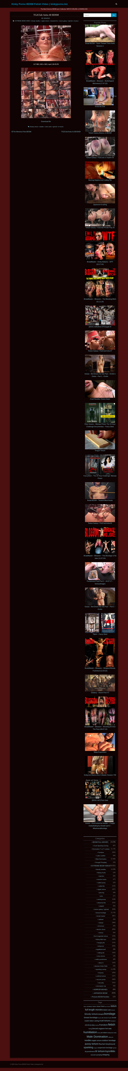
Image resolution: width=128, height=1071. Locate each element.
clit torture (101, 926)
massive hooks (101, 879)
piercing (101, 892)
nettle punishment (101, 959)
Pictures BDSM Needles (100, 997)
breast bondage (101, 913)
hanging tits (101, 942)
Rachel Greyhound (107, 1044)
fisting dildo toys (101, 939)
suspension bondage (105, 1048)
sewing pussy (101, 899)
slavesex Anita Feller (101, 966)
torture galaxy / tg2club (65, 21)
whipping (105, 1055)
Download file (46, 121)
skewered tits (54, 21)
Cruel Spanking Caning (101, 845)
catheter (101, 919)
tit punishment (90, 1051)
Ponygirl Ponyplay (101, 862)
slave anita (48, 126)
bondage (109, 1013)
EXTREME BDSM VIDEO (22, 21)
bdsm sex (107, 1010)
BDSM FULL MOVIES (100, 842)
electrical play (90, 1025)
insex (98, 1032)
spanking (88, 1047)
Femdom (101, 852)
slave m (101, 963)
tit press (76, 21)
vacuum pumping (96, 1055)
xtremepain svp (101, 986)
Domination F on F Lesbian (101, 849)
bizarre (113, 1010)
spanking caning (101, 969)
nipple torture (45, 21)
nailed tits (102, 886)
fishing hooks (101, 872)
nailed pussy (102, 882)
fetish (111, 1024)
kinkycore (101, 946)
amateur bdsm (91, 1006)
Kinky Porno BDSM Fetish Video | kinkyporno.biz (40, 4)
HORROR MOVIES (100, 989)
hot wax (108, 1028)
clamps (101, 922)
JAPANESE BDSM (100, 993)
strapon (95, 1047)
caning (96, 1021)
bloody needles (35, 21)
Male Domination (101, 859)
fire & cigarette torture (101, 936)
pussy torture (91, 1044)
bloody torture (34, 126)
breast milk (100, 1017)
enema (101, 932)
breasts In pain (108, 1017)
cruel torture (104, 1021)
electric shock (101, 929)
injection (101, 876)
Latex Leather (101, 855)
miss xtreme (101, 956)
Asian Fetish (101, 1006)
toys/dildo (110, 1051)
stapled (101, 906)
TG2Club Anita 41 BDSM (70, 132)
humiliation (90, 1032)
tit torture (60, 126)
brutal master (101, 916)
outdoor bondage (109, 1040)
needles (41, 126)
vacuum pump (101, 979)
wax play (101, 983)
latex (115, 1032)
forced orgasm (98, 1028)
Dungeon (113, 1021)
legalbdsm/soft (101, 949)
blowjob (101, 1014)
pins (101, 896)
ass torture (107, 1006)
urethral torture (101, 976)
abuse (85, 1006)
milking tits (101, 953)
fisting (90, 1028)
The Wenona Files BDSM (22, 132)
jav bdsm (104, 1032)
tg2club (55, 126)
